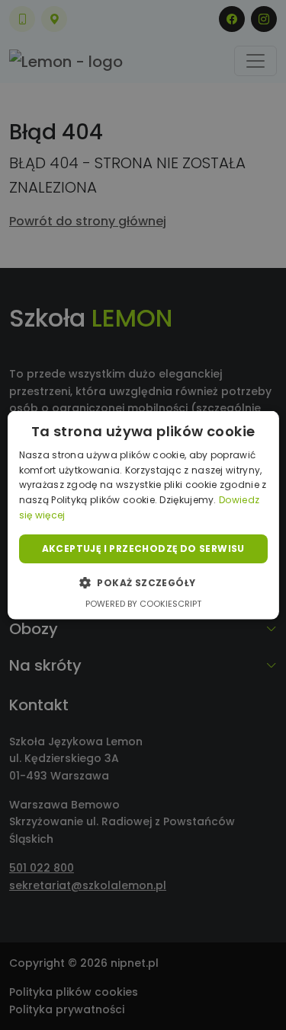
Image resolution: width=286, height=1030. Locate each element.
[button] (143, 582)
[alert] (143, 515)
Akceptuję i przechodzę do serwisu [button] (142, 547)
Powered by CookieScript (143, 604)
